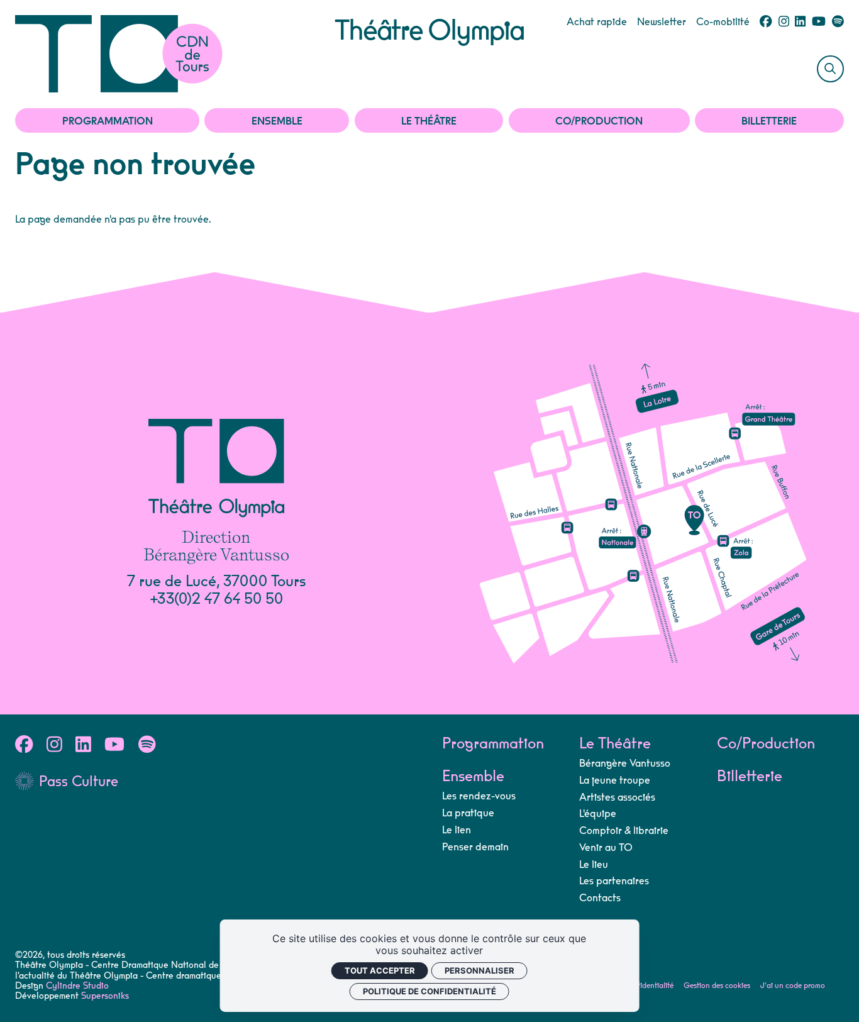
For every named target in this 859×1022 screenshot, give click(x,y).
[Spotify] (838, 22)
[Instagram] (784, 22)
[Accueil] (175, 53)
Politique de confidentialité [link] (429, 991)
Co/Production (599, 121)
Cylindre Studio (77, 986)
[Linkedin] (800, 22)
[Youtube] (819, 22)
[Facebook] (766, 22)
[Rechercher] (830, 68)
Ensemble (277, 121)
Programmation (107, 121)
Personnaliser (479, 970)
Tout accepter (380, 970)
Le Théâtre (429, 121)
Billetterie (769, 121)
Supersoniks (105, 996)
